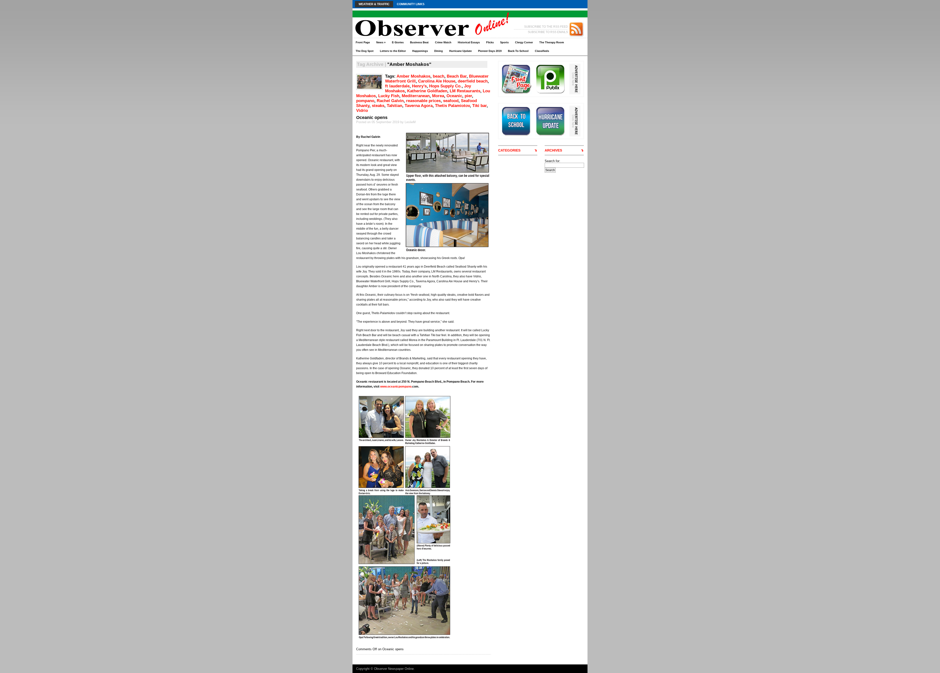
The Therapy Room (551, 42)
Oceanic (454, 96)
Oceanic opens (372, 117)
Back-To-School (518, 50)
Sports (504, 42)
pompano (365, 100)
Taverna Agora (419, 105)
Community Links (410, 4)
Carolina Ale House (436, 81)
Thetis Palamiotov (452, 105)
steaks (378, 105)
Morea (438, 96)
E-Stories (398, 42)
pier (468, 96)
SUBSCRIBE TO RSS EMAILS (548, 32)
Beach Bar (457, 76)
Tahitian (394, 105)
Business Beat (419, 42)
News (381, 42)
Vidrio (362, 110)
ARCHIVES (553, 150)
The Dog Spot (365, 50)
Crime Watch (443, 42)
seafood (450, 100)
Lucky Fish (388, 96)
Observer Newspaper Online (394, 669)
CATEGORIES (509, 150)
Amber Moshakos (413, 76)
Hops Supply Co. (445, 86)
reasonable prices (423, 100)
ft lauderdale (397, 86)
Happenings (420, 50)
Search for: (552, 161)
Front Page (363, 42)
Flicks (490, 42)
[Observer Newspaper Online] (400, 19)
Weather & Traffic (374, 4)
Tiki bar (479, 105)
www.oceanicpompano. (396, 386)
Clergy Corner (524, 42)
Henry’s (419, 86)
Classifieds (542, 50)
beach (438, 76)
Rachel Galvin (390, 100)
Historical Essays (469, 42)
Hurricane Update (460, 50)
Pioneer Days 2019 (490, 50)
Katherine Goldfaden (427, 91)
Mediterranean (416, 96)
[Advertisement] (563, 246)
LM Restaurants (465, 91)
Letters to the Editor (393, 50)
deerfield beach (473, 81)
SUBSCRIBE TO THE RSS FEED (546, 26)
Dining (438, 50)
